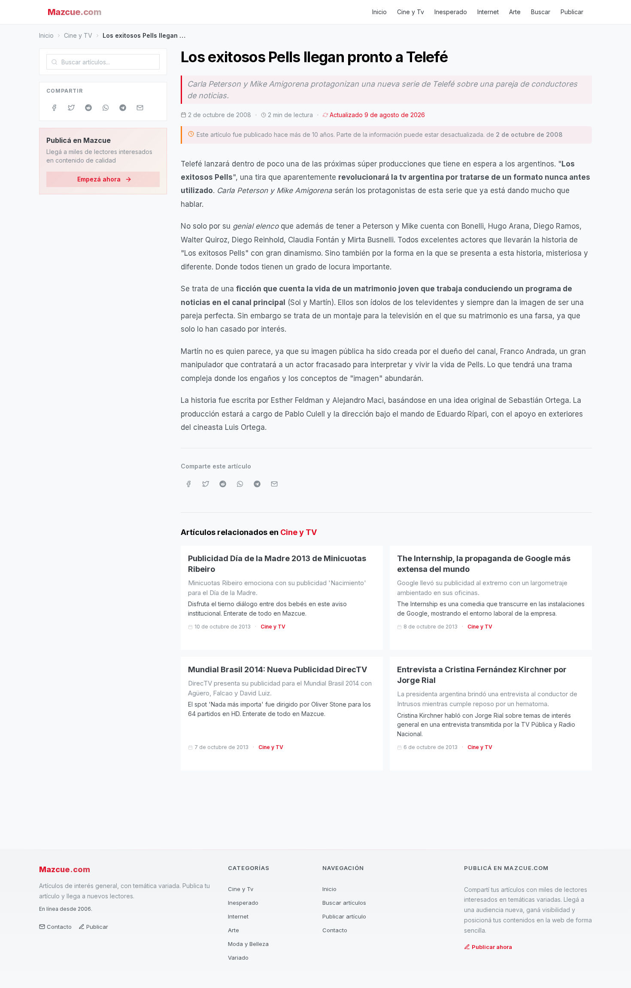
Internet (488, 11)
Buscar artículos (344, 902)
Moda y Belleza (248, 943)
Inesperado (450, 11)
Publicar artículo (344, 916)
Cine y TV (78, 35)
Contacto (59, 926)
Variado (238, 957)
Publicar (572, 11)
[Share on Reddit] (88, 107)
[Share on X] (71, 107)
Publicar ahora (492, 946)
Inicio (379, 11)
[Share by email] (140, 107)
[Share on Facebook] (54, 107)
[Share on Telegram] (122, 107)
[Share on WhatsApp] (105, 107)
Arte (515, 11)
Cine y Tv (410, 11)
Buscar (540, 11)
